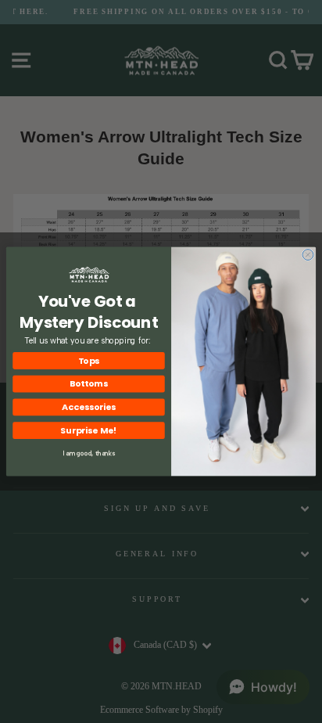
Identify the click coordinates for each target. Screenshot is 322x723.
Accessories (89, 407)
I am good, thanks (89, 453)
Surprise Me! (88, 430)
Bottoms (89, 384)
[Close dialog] (307, 255)
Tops (89, 360)
